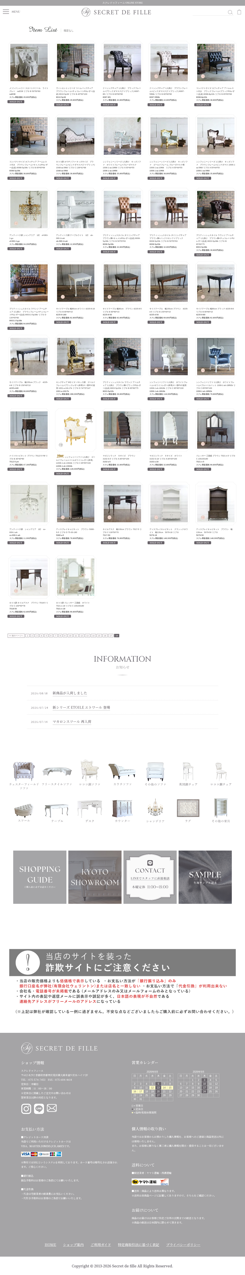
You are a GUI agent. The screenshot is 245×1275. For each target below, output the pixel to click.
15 (99, 636)
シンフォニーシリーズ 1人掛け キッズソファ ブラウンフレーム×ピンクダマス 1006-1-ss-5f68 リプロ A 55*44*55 (215, 165)
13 (87, 636)
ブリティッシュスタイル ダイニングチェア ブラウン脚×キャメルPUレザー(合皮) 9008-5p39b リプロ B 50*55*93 (122, 238)
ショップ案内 (73, 1244)
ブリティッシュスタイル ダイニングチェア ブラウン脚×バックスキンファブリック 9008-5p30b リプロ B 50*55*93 (168, 238)
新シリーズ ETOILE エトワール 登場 (81, 707)
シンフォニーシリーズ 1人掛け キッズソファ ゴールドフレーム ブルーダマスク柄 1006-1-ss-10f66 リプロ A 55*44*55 (168, 165)
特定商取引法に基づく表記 (138, 1244)
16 (105, 636)
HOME (50, 1244)
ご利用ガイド (101, 1244)
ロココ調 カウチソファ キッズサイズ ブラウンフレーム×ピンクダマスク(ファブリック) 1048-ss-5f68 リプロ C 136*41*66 (75, 165)
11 (76, 636)
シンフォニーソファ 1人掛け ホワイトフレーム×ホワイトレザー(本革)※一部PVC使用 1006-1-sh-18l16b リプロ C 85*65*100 (168, 385)
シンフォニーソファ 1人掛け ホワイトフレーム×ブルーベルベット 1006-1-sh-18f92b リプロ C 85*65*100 (215, 385)
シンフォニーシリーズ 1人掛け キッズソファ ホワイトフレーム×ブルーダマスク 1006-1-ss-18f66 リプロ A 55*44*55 (122, 165)
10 (70, 636)
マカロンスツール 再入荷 (72, 721)
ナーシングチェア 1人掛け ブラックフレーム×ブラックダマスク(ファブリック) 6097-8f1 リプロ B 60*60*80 (122, 91)
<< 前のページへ (16, 636)
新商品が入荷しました (70, 692)
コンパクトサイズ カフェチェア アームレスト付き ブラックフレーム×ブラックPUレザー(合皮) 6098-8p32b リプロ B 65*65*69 (215, 91)
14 (93, 636)
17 (111, 636)
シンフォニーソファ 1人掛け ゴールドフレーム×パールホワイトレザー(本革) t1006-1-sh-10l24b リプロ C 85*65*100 (75, 460)
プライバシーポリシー (183, 1244)
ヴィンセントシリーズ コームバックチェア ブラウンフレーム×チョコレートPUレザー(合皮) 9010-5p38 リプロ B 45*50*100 (75, 91)
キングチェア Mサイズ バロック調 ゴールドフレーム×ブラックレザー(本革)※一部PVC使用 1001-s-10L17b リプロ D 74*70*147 (75, 385)
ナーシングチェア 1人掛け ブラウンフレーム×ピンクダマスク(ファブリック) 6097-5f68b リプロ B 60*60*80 (168, 91)
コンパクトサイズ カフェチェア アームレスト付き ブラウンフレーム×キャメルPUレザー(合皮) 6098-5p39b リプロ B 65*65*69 (28, 165)
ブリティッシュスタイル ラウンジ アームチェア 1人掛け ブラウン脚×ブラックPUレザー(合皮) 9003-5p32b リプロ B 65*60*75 (122, 385)
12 (82, 636)
